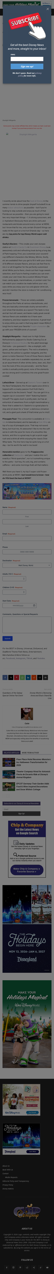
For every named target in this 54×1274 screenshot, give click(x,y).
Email (13, 54)
